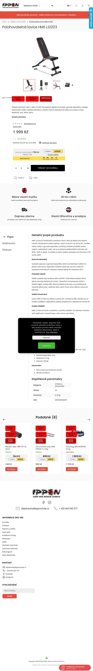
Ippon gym (6, 532)
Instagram (49, 502)
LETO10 (57, 151)
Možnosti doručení (49, 143)
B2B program (7, 552)
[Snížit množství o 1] (16, 168)
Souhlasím (46, 345)
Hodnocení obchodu (10, 548)
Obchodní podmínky (10, 545)
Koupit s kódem (53, 155)
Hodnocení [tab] (8, 243)
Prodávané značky (9, 535)
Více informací (52, 332)
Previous (4, 419)
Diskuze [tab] (7, 249)
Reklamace (6, 539)
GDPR (4, 542)
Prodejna (5, 525)
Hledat (9, 596)
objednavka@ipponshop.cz (35, 508)
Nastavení (46, 337)
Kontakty (5, 522)
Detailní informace (19, 117)
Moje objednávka (8, 555)
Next (89, 419)
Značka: (17, 127)
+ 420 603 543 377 (68, 508)
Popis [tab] (10, 236)
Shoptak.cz (57, 665)
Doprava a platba (8, 529)
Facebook (43, 502)
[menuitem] (32, 5)
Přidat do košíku (48, 168)
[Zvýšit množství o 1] (28, 168)
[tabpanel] (16, 448)
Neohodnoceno (30, 124)
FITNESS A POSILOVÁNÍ (59, 385)
